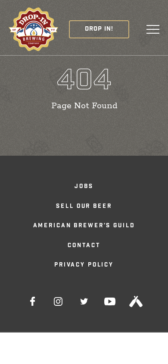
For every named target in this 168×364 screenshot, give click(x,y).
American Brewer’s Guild (84, 226)
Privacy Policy (84, 265)
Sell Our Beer (84, 207)
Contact (84, 246)
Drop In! (99, 29)
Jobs (84, 187)
